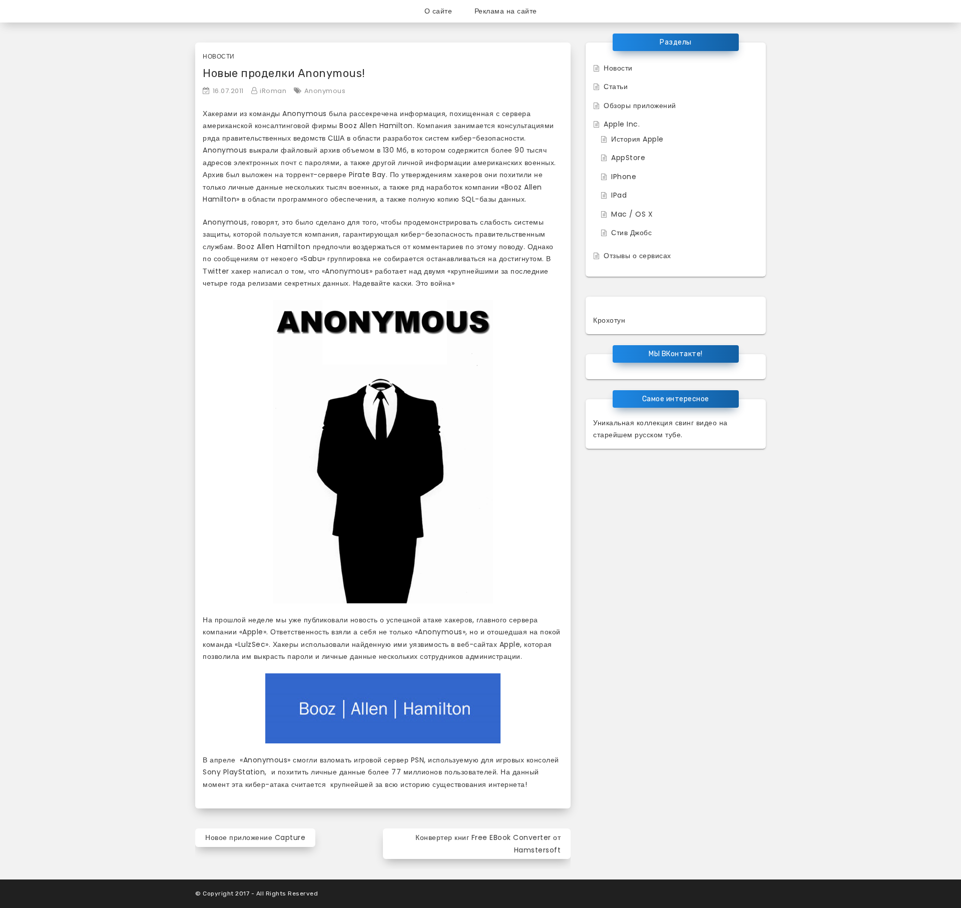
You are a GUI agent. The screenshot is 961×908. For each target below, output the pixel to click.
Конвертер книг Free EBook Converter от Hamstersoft (488, 843)
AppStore (628, 158)
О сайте (438, 11)
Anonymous (325, 91)
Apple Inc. (622, 124)
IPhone (623, 177)
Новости (219, 56)
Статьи (616, 87)
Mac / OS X (632, 214)
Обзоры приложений (640, 106)
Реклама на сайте (505, 11)
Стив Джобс (631, 233)
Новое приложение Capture (255, 837)
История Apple (637, 139)
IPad (619, 195)
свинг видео (696, 423)
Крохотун (609, 320)
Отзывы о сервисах (637, 256)
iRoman (273, 91)
